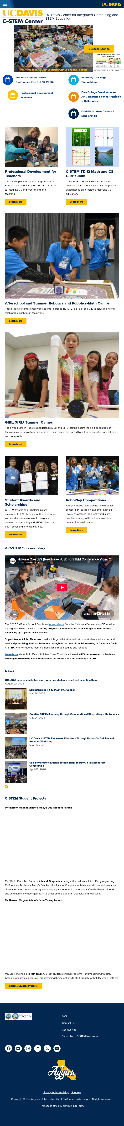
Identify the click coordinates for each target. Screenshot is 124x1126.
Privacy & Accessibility (56, 1092)
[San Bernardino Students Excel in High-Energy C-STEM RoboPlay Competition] (16, 771)
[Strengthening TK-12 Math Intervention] (16, 699)
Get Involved (69, 1030)
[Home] (23, 16)
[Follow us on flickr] (18, 1048)
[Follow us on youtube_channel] (57, 1048)
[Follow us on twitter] (47, 1048)
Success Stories (99, 49)
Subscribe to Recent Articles (6, 786)
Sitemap (76, 1092)
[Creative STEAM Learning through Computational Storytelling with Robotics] (16, 723)
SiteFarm (78, 1106)
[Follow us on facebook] (8, 1048)
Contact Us (68, 1023)
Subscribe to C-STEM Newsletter (80, 1036)
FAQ (64, 1016)
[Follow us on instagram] (27, 1048)
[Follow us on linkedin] (37, 1048)
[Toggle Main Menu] (5, 4)
